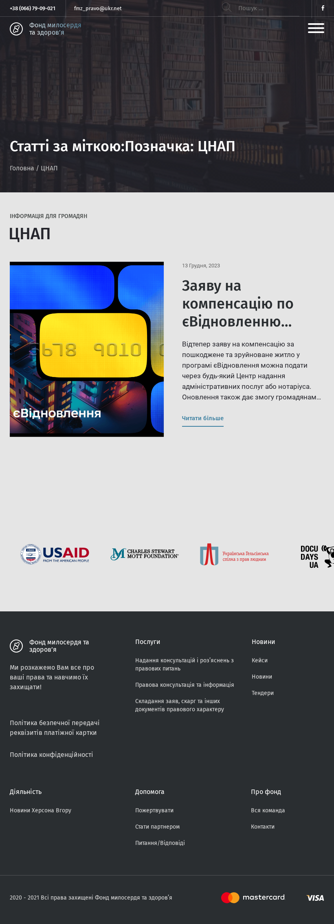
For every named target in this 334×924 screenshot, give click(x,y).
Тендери (263, 693)
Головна (22, 168)
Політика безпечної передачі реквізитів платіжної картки (55, 728)
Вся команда (268, 810)
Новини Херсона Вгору (40, 810)
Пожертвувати (154, 810)
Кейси (260, 660)
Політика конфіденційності (51, 755)
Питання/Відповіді (160, 843)
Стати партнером (157, 826)
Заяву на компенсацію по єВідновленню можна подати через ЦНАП (253, 321)
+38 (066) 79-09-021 (32, 8)
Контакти (263, 826)
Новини (262, 676)
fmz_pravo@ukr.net (98, 8)
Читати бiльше (203, 418)
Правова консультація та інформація (184, 684)
